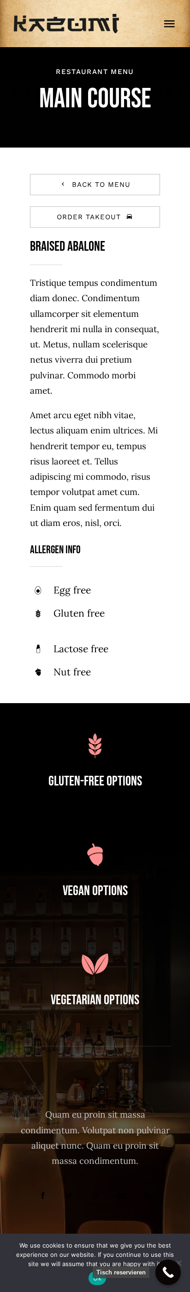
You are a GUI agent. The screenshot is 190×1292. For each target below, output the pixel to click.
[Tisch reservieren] (168, 1272)
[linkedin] (148, 1195)
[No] (178, 1262)
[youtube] (121, 1195)
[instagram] (95, 1195)
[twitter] (69, 1195)
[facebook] (42, 1195)
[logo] (66, 18)
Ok (97, 1278)
